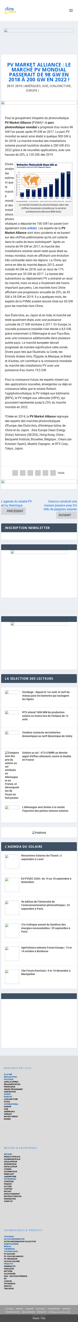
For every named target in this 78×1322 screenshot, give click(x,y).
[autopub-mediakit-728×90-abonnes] (39, 484)
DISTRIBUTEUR (10, 1172)
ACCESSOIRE (10, 1274)
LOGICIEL (8, 1281)
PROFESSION (9, 1087)
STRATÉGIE (9, 1181)
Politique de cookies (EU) (59, 1312)
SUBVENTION (10, 1092)
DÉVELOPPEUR (10, 1162)
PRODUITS (8, 1264)
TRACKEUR (9, 1289)
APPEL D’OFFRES (11, 1082)
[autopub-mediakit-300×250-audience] (39, 624)
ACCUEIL (9, 1309)
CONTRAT (8, 1189)
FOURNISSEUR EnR (12, 1159)
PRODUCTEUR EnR (12, 1157)
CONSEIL (8, 1169)
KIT (5, 1279)
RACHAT (7, 1191)
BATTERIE (8, 1271)
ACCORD (8, 1186)
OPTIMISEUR (9, 1284)
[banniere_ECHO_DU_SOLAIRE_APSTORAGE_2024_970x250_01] (39, 38)
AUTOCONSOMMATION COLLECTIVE (20, 1241)
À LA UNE (8, 1074)
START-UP (8, 1201)
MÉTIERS (8, 1154)
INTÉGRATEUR (10, 1164)
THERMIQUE (9, 1249)
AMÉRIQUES (32, 86)
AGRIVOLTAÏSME (11, 1244)
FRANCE (19, 1309)
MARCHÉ (8, 1097)
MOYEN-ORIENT (11, 1116)
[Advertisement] (39, 1023)
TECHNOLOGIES (11, 1251)
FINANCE (8, 1184)
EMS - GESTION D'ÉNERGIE (15, 1276)
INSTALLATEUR (10, 1167)
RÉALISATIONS (10, 1077)
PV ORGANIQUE (11, 1259)
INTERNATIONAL (11, 1104)
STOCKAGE (9, 1236)
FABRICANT (9, 1174)
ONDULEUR (9, 1269)
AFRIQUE (8, 1114)
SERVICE (8, 1286)
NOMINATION (10, 1199)
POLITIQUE (8, 1079)
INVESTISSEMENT (12, 1194)
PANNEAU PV (10, 1266)
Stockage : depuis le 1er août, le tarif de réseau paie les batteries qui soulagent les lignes (46, 696)
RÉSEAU (7, 1246)
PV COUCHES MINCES (13, 1256)
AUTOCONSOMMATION (14, 1239)
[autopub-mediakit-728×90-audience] (39, 105)
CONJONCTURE (60, 86)
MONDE (7, 1119)
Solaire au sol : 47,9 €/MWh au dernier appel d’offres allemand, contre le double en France (46, 756)
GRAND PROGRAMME (13, 1089)
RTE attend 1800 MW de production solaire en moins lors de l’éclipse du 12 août (45, 716)
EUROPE (31, 90)
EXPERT (7, 1094)
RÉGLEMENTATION (12, 1084)
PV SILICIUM (9, 1254)
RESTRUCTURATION (12, 1196)
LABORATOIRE (10, 1176)
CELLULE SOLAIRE (12, 1261)
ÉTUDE (7, 1102)
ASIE (45, 86)
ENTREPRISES (10, 1179)
